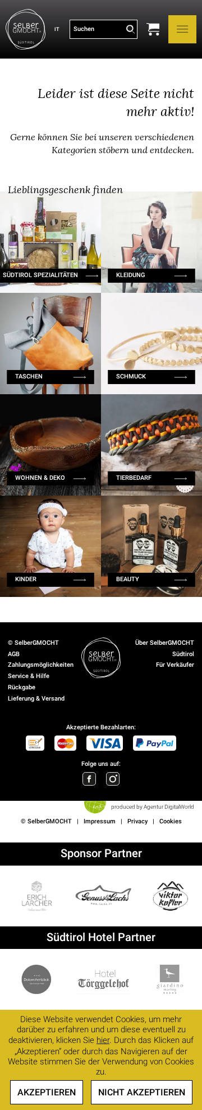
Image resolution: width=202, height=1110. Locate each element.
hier (103, 1040)
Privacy (137, 821)
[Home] (25, 29)
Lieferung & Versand (36, 698)
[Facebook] (89, 779)
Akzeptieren (46, 1092)
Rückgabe (21, 687)
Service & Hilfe (28, 676)
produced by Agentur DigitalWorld (152, 807)
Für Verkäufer (175, 664)
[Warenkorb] (152, 29)
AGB (14, 654)
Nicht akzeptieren (141, 1092)
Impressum (100, 821)
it (56, 29)
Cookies (170, 821)
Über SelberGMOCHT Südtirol (164, 648)
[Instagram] (113, 779)
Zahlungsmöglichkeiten (41, 664)
